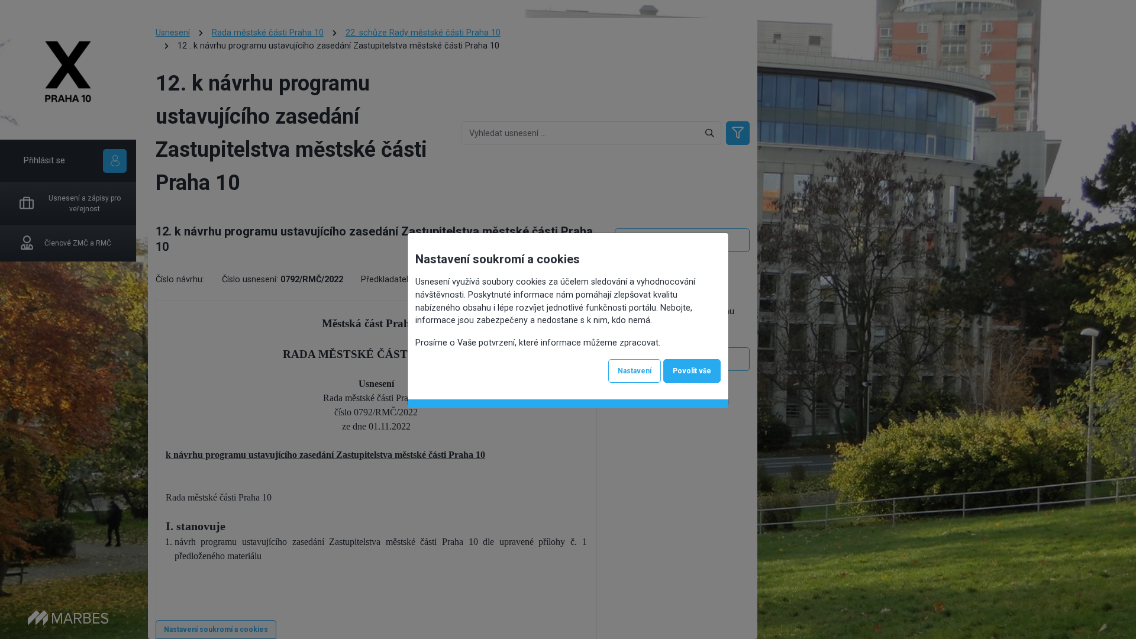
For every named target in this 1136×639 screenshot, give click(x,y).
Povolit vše (692, 371)
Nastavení (634, 371)
